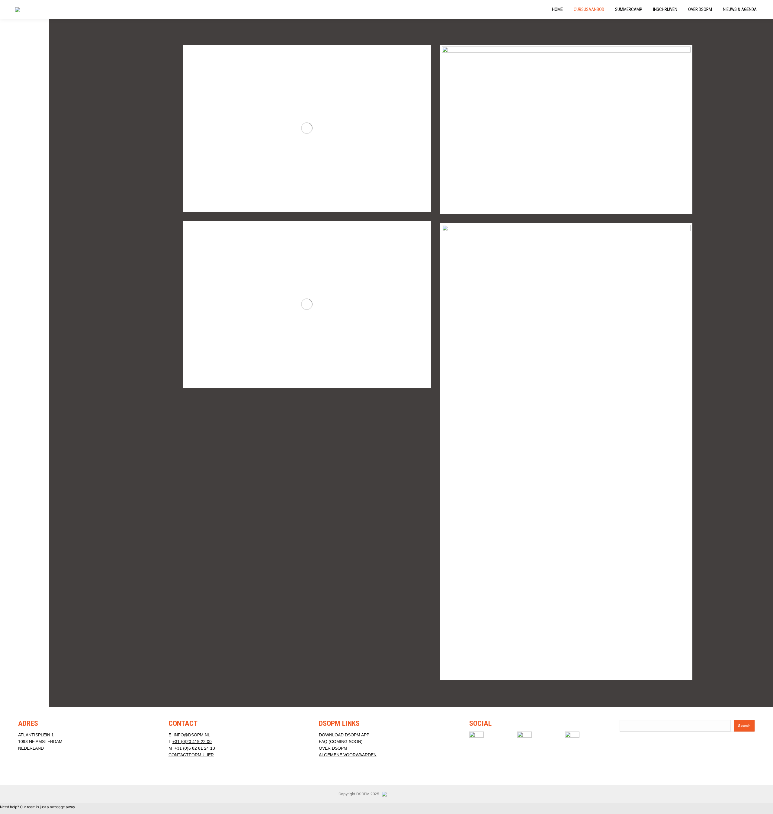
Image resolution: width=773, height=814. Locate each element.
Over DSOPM (333, 748)
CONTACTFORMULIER (191, 754)
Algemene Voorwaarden (348, 754)
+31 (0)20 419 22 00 (192, 741)
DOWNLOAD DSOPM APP (344, 734)
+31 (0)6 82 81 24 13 (195, 748)
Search (744, 726)
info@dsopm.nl (192, 734)
